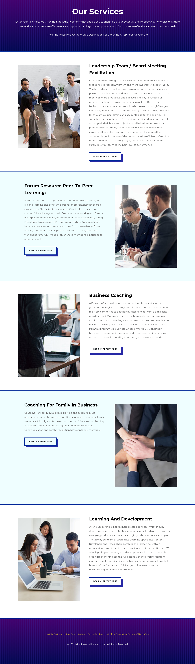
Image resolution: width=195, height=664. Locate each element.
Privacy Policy (70, 634)
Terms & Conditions (96, 634)
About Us (49, 634)
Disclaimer (82, 634)
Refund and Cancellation (116, 634)
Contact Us (58, 634)
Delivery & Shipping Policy (139, 634)
